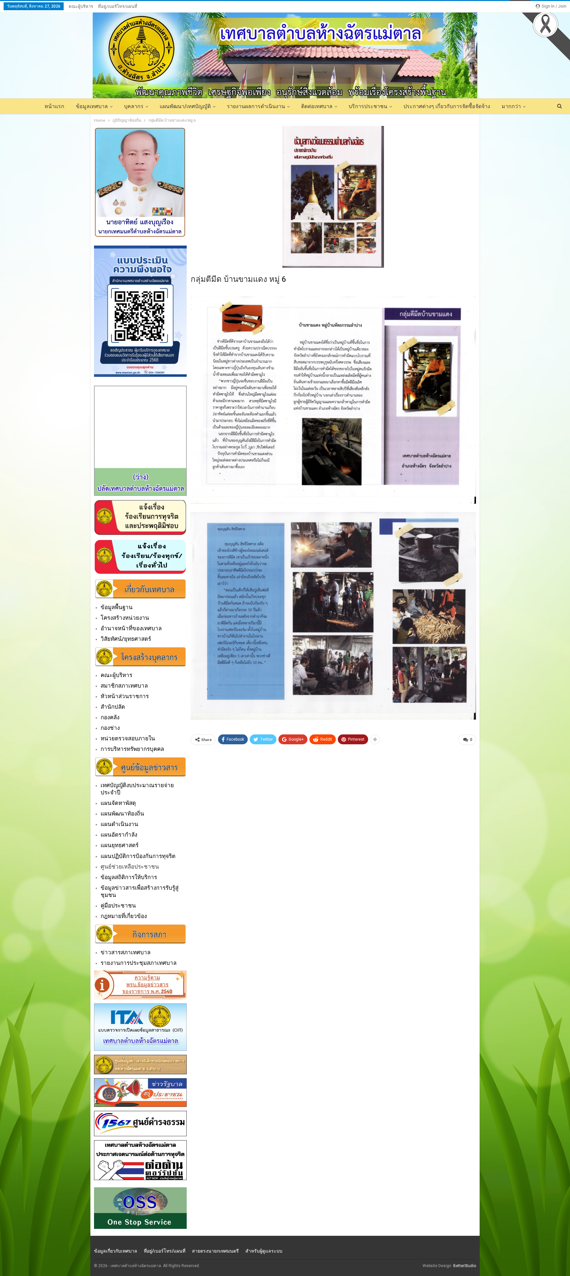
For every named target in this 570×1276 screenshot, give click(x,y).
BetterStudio (464, 1265)
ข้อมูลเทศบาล (92, 106)
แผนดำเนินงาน (119, 824)
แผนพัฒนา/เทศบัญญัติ (185, 106)
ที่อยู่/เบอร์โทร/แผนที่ (117, 6)
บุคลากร (133, 106)
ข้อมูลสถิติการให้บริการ (129, 877)
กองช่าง (110, 728)
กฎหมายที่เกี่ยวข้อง (124, 916)
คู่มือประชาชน (118, 905)
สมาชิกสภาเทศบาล (124, 685)
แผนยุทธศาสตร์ (120, 845)
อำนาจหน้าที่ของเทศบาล (131, 628)
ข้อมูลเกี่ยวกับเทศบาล (115, 1251)
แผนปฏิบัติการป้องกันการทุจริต (138, 856)
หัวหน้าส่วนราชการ (125, 696)
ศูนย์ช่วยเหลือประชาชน (130, 866)
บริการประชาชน (368, 106)
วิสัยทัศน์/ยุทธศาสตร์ (126, 639)
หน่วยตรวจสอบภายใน (128, 738)
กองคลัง (110, 717)
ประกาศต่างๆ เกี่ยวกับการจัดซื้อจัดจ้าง (446, 106)
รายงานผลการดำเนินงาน (256, 106)
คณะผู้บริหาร (81, 6)
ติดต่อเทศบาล (316, 106)
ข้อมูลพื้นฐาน (117, 607)
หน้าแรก (54, 106)
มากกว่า (511, 106)
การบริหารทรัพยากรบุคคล (132, 749)
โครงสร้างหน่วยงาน (125, 617)
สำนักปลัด (113, 706)
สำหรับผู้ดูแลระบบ (263, 1251)
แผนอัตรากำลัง (119, 834)
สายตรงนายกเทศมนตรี (215, 1251)
